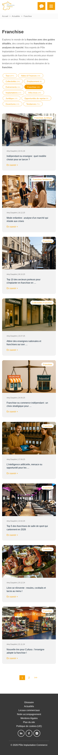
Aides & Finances (30, 76)
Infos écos (34, 93)
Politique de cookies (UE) (29, 726)
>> (35, 677)
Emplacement (34, 81)
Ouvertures (12, 104)
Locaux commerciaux (29, 710)
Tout (10, 76)
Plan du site (29, 722)
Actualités (16, 16)
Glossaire (29, 702)
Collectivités (13, 81)
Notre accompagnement (29, 714)
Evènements (13, 87)
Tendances (33, 104)
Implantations (13, 93)
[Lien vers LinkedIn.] (21, 733)
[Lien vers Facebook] (29, 733)
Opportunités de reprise (36, 98)
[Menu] (51, 6)
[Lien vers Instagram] (37, 733)
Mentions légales (29, 718)
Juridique (11, 98)
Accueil (5, 16)
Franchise (33, 87)
